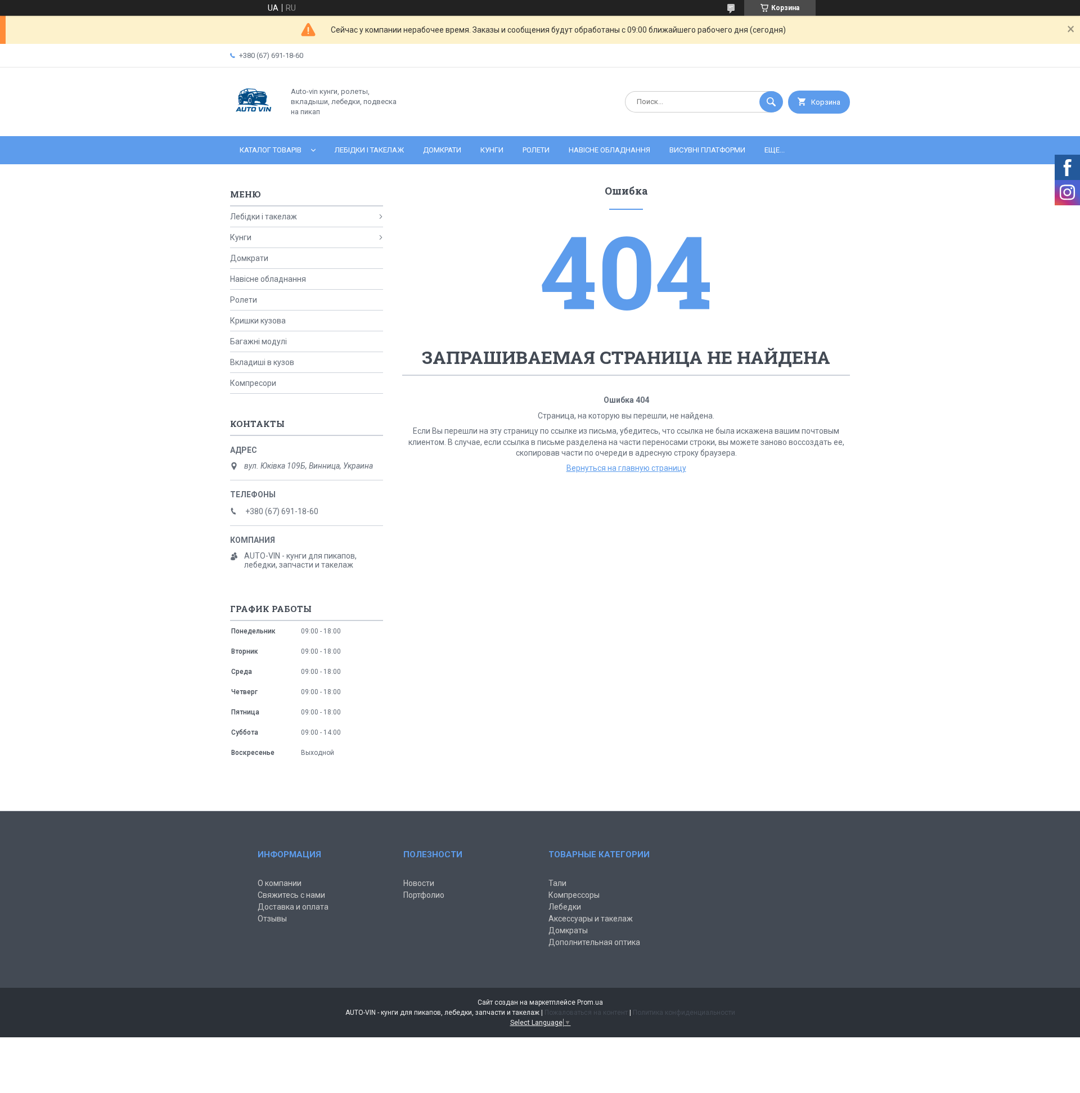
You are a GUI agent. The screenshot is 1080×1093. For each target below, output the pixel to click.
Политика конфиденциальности (684, 1012)
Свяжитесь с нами (291, 894)
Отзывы (272, 918)
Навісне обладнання (609, 150)
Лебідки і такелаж (369, 150)
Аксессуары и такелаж (590, 918)
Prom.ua (590, 1002)
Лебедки (564, 906)
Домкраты (568, 930)
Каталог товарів (271, 150)
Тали (557, 883)
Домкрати (442, 150)
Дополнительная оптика (594, 942)
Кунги (491, 150)
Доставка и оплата (293, 906)
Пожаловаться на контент (586, 1012)
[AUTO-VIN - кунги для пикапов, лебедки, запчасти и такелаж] (254, 122)
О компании (280, 883)
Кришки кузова (258, 320)
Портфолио (423, 894)
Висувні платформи (707, 150)
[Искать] (771, 102)
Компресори (253, 383)
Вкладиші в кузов (262, 362)
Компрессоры (574, 894)
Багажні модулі (258, 341)
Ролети (536, 150)
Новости (418, 883)
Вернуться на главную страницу (626, 468)
